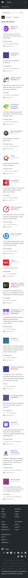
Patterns (17, 517)
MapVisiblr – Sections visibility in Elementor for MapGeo (17, 284)
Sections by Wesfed (17, 367)
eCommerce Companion (14, 105)
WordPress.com (6, 534)
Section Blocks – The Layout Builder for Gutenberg (17, 310)
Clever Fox (14, 26)
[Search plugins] (21, 12)
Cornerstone (15, 53)
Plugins (17, 514)
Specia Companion (16, 131)
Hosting (3, 514)
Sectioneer (14, 422)
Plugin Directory (5, 6)
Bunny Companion (16, 234)
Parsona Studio (15, 479)
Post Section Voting (17, 395)
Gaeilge (7, 549)
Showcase (18, 509)
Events (17, 524)
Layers (13, 260)
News (3, 511)
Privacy (3, 517)
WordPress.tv (5, 529)
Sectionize (14, 338)
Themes (17, 511)
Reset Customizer (16, 207)
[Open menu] (25, 2)
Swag (17, 529)
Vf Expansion (15, 180)
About (3, 509)
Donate (17, 527)
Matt (3, 537)
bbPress (4, 539)
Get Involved (18, 521)
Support (3, 524)
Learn (3, 521)
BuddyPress (5, 542)
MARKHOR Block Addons (15, 451)
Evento (13, 156)
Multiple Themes (16, 78)
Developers (4, 527)
